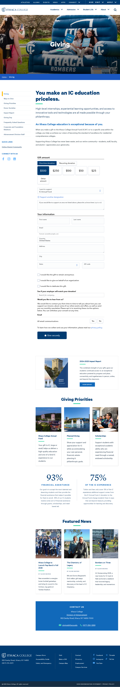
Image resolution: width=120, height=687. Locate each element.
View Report (87, 384)
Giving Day (8, 117)
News (55, 2)
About (103, 9)
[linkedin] (14, 159)
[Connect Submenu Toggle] (79, 2)
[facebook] (3, 159)
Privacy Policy (108, 684)
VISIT (97, 2)
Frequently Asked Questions (14, 122)
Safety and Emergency (43, 663)
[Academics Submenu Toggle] (61, 9)
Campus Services (81, 667)
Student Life (88, 9)
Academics (54, 9)
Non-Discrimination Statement (89, 684)
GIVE (91, 2)
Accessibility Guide (42, 659)
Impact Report (9, 113)
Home (4, 77)
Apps (63, 2)
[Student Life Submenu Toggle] (95, 9)
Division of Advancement (77, 614)
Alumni (36, 2)
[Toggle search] (115, 10)
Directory (78, 659)
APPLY (110, 2)
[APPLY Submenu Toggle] (115, 2)
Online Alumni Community (12, 147)
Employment (79, 663)
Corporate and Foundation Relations (13, 128)
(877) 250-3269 (89, 625)
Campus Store (41, 655)
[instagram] (9, 159)
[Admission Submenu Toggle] (78, 9)
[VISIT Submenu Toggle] (102, 2)
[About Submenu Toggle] (108, 9)
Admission (71, 9)
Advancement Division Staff (14, 134)
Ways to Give (8, 98)
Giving (6, 94)
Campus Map (63, 663)
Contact (78, 655)
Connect (73, 2)
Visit (60, 655)
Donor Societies (9, 108)
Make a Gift (63, 659)
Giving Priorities (10, 103)
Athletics (25, 2)
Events (46, 2)
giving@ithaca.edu (69, 625)
